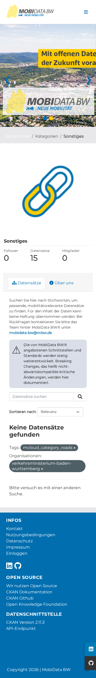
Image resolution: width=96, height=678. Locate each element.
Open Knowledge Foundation (36, 604)
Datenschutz (19, 541)
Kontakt (14, 528)
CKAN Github (20, 598)
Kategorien (46, 136)
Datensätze (29, 282)
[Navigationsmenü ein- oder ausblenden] (86, 12)
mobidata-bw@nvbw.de (30, 332)
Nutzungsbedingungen (30, 534)
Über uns (63, 282)
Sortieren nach (22, 411)
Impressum (18, 547)
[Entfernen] (74, 448)
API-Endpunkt (21, 628)
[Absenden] (80, 396)
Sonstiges (73, 136)
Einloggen (16, 553)
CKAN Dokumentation (29, 591)
